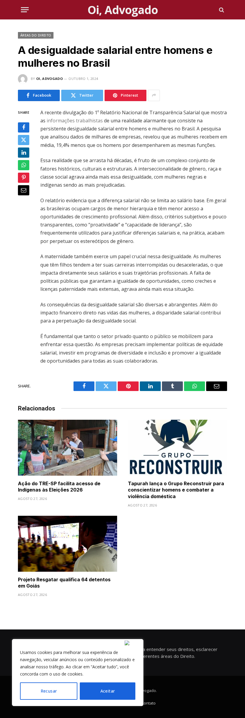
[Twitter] (23, 140)
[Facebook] (23, 127)
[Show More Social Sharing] (154, 95)
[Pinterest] (23, 178)
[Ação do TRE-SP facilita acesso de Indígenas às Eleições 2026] (67, 448)
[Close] (133, 643)
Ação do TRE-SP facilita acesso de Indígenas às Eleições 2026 (59, 486)
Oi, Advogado (49, 78)
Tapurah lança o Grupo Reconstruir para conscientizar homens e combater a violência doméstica (176, 490)
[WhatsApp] (23, 165)
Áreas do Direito (35, 35)
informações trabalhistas (75, 120)
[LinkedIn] (23, 152)
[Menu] (25, 9)
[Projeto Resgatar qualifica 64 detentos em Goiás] (67, 544)
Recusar (49, 691)
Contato (148, 703)
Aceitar (107, 691)
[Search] (221, 9)
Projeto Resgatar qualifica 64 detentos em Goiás (64, 582)
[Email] (23, 190)
